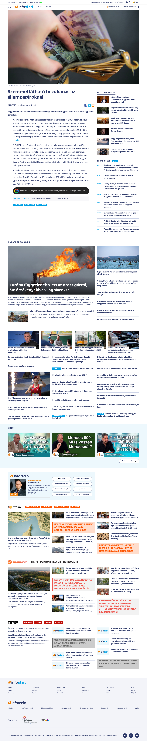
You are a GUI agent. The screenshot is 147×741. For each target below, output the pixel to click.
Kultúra (34, 690)
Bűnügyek (85, 690)
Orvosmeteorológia (86, 708)
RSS (104, 735)
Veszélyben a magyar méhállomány (77, 369)
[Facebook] (131, 735)
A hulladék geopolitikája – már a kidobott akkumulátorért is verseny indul (62, 311)
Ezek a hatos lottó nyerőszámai (21, 366)
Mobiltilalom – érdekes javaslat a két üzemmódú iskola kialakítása (54, 349)
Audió (109, 690)
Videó (108, 693)
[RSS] (125, 735)
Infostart (12, 105)
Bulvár (84, 687)
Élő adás (62, 479)
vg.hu (16, 140)
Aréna (137, 708)
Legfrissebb (110, 687)
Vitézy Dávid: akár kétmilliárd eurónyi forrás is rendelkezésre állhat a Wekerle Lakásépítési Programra (117, 283)
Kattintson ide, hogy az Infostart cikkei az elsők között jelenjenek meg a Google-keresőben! (52, 191)
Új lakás (75, 507)
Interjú (59, 690)
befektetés (41, 204)
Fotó (132, 687)
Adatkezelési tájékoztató (64, 735)
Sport (38, 622)
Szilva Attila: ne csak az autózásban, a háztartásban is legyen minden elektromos (120, 350)
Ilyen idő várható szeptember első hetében (71, 400)
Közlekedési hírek (47, 708)
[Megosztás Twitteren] (89, 105)
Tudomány (35, 687)
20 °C (137, 2)
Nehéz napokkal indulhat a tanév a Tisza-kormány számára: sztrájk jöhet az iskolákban (73, 527)
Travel (48, 622)
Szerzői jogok (96, 735)
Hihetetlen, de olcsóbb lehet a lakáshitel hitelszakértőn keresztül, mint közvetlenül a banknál (116, 359)
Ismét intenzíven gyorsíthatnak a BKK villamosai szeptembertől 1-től (88, 350)
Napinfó (84, 693)
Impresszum (50, 735)
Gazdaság (26, 198)
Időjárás (134, 693)
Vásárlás (45, 562)
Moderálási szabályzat (82, 735)
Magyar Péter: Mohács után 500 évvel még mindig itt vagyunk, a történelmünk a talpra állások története (116, 387)
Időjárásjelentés (66, 708)
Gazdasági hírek (122, 708)
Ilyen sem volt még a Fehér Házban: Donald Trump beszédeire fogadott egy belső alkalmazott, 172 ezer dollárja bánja (71, 359)
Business (28, 622)
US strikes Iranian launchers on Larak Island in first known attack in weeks (72, 643)
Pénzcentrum (32, 507)
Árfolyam (46, 507)
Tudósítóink (61, 687)
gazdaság (18, 204)
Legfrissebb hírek (27, 708)
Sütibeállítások (112, 735)
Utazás (57, 562)
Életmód (60, 693)
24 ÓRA (115, 161)
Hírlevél (133, 690)
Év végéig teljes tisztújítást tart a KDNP (69, 375)
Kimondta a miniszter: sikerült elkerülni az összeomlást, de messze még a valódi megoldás (116, 548)
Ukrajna (48, 6)
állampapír (29, 204)
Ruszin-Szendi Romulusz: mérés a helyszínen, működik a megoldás (21, 350)
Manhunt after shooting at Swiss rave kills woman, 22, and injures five (118, 664)
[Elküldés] (93, 105)
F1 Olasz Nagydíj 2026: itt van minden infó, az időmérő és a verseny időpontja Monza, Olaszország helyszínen (27, 596)
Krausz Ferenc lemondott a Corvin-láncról (115, 320)
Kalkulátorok (70, 562)
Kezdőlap (17, 198)
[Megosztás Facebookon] (85, 105)
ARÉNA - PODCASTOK (129, 6)
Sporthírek (104, 708)
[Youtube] (137, 735)
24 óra (40, 6)
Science (58, 622)
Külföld (10, 690)
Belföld (10, 687)
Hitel (34, 562)
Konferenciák (61, 507)
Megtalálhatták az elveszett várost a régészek (117, 369)
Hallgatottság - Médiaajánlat (33, 735)
